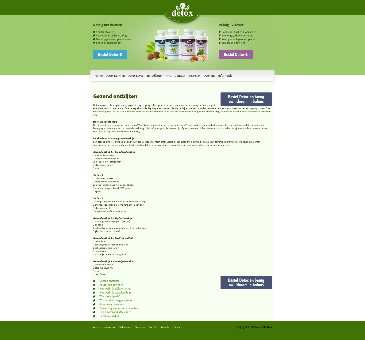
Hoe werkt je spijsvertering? (115, 288)
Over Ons (153, 327)
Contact (180, 75)
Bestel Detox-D (102, 51)
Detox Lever (135, 75)
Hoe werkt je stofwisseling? (115, 292)
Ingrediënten (154, 75)
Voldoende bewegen (111, 284)
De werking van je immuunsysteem (119, 308)
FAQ (168, 75)
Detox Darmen (115, 75)
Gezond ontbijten (109, 280)
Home (99, 75)
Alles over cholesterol (111, 304)
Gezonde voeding (109, 316)
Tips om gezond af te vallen (115, 312)
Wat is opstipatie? (109, 296)
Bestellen (194, 75)
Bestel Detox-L (228, 51)
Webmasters (125, 327)
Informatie (225, 75)
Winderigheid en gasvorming (116, 300)
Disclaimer (140, 327)
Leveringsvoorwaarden (104, 327)
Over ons (209, 75)
